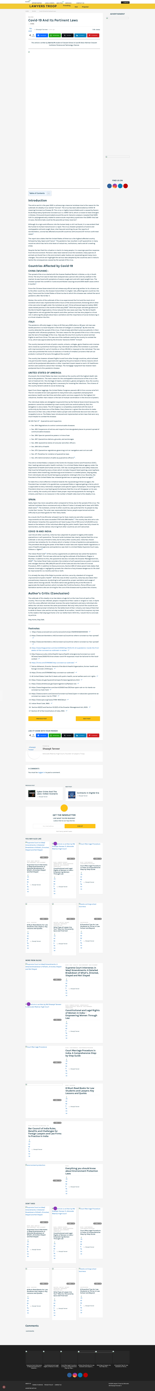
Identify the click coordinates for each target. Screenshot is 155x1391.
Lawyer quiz (57, 923)
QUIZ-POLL (60, 3)
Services (68, 3)
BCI (48, 1125)
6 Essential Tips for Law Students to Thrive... (121, 1365)
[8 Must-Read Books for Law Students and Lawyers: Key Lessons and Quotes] (37, 912)
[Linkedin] (120, 186)
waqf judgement (41, 862)
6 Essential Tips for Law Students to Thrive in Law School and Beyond (90, 926)
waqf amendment (31, 862)
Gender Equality (58, 863)
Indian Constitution (68, 863)
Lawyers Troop (43, 6)
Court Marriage (88, 862)
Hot (76, 7)
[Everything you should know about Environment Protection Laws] (44, 1173)
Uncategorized (84, 922)
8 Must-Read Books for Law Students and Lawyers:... (86, 1365)
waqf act (37, 861)
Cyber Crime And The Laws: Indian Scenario (47, 792)
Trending (67, 5)
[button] (118, 2)
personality (64, 923)
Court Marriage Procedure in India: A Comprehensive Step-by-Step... (69, 1366)
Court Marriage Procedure (87, 863)
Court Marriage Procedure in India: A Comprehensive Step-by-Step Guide (90, 867)
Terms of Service (37, 1385)
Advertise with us (30, 1388)
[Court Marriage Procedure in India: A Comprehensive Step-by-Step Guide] (91, 852)
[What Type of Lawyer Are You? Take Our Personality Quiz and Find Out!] (64, 912)
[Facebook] (109, 186)
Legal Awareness (64, 865)
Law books (34, 922)
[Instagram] (115, 186)
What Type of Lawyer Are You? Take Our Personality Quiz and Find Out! (63, 929)
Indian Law (56, 865)
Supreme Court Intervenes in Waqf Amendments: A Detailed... (34, 1366)
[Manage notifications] (4, 1387)
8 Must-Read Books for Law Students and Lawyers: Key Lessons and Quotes (37, 926)
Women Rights (57, 866)
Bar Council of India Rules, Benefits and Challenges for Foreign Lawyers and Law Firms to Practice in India (44, 1132)
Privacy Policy (48, 1385)
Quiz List (61, 922)
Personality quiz (58, 925)
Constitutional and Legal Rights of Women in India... (51, 1365)
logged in (41, 772)
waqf (32, 861)
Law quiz (67, 922)
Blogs (27, 1)
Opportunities (37, 3)
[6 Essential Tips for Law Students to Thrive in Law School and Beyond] (91, 912)
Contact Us (80, 3)
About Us (28, 1383)
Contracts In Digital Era (88, 793)
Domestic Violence (62, 862)
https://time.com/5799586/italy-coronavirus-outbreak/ (52, 663)
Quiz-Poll (56, 922)
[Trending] (55, 843)
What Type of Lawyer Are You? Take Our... (104, 1365)
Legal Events (49, 3)
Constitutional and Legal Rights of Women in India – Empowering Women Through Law (64, 871)
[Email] (125, 186)
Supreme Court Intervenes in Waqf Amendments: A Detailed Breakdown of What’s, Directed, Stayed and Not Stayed (37, 868)
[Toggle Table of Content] (48, 193)
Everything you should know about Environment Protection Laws (81, 1171)
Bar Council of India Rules (39, 1125)
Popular (85, 7)
